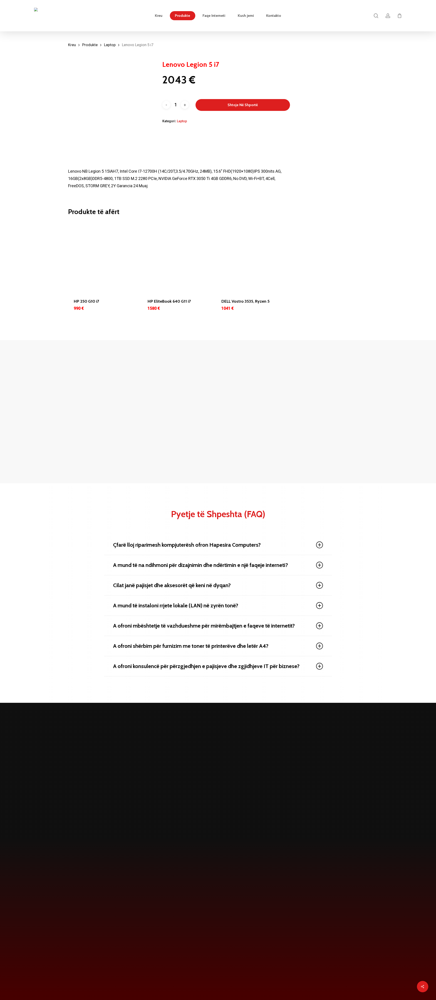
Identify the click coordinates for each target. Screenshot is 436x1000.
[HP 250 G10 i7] (103, 256)
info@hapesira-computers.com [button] (245, 970)
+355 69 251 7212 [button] (170, 970)
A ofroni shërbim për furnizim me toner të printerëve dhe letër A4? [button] (190, 646)
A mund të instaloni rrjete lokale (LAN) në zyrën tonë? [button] (175, 605)
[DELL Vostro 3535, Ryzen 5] (251, 256)
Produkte (90, 45)
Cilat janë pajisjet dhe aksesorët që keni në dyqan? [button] (172, 585)
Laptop (110, 45)
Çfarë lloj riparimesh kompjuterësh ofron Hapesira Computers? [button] (187, 544)
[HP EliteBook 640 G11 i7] (177, 256)
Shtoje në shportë (243, 105)
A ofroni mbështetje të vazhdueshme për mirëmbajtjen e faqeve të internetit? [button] (204, 625)
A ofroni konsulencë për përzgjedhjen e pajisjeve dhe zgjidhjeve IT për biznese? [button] (206, 666)
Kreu (72, 45)
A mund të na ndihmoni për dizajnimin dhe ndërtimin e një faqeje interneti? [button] (200, 565)
